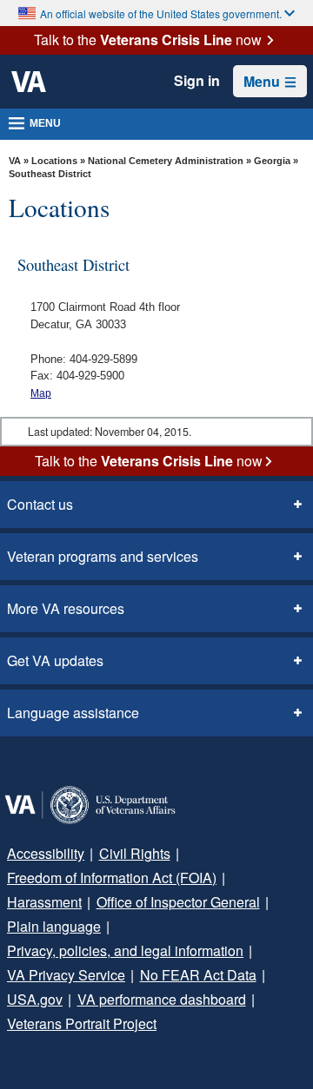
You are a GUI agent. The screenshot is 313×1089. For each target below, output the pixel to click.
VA (15, 160)
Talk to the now (148, 40)
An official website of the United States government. (161, 13)
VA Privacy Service (66, 975)
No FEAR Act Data (198, 975)
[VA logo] (28, 81)
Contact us (40, 504)
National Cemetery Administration (165, 160)
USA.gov (35, 999)
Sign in (197, 81)
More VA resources (65, 608)
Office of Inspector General (178, 902)
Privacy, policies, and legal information (125, 950)
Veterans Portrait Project (81, 1023)
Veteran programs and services (102, 556)
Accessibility (45, 853)
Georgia (273, 160)
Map (40, 393)
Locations (54, 160)
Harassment (44, 902)
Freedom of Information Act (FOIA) (111, 878)
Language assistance (73, 713)
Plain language (54, 926)
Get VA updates (55, 660)
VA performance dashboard (161, 999)
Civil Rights (134, 853)
